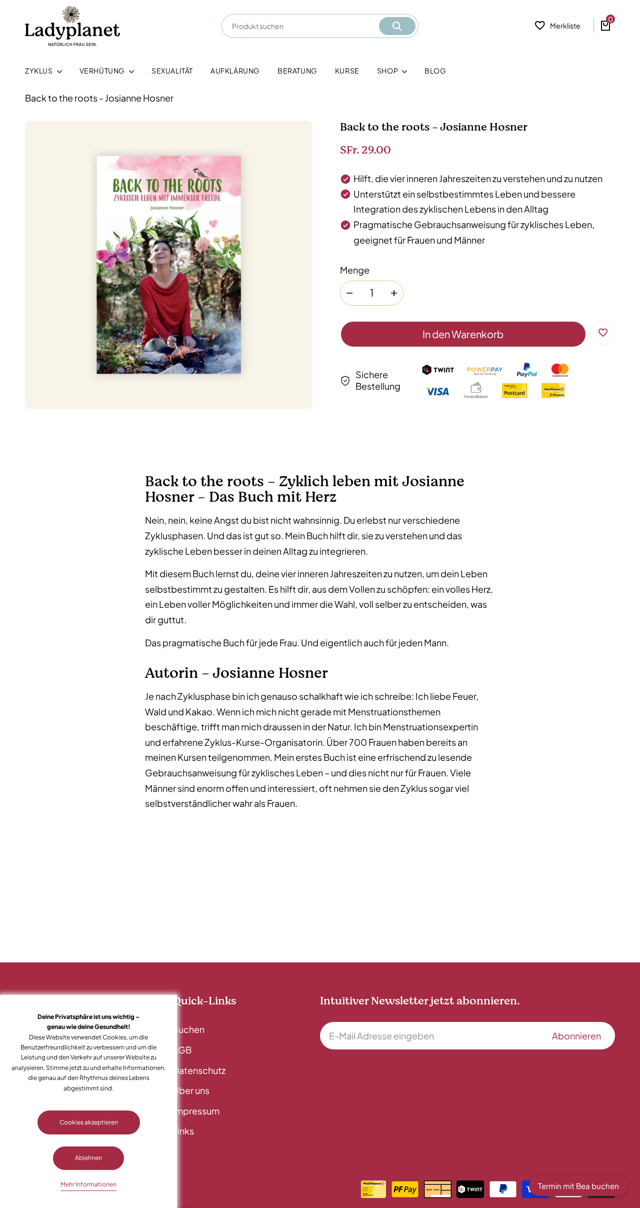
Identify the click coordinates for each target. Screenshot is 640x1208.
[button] (602, 332)
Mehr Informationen (88, 1184)
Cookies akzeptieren (89, 1122)
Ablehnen (88, 1157)
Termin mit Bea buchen (578, 1185)
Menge (355, 270)
